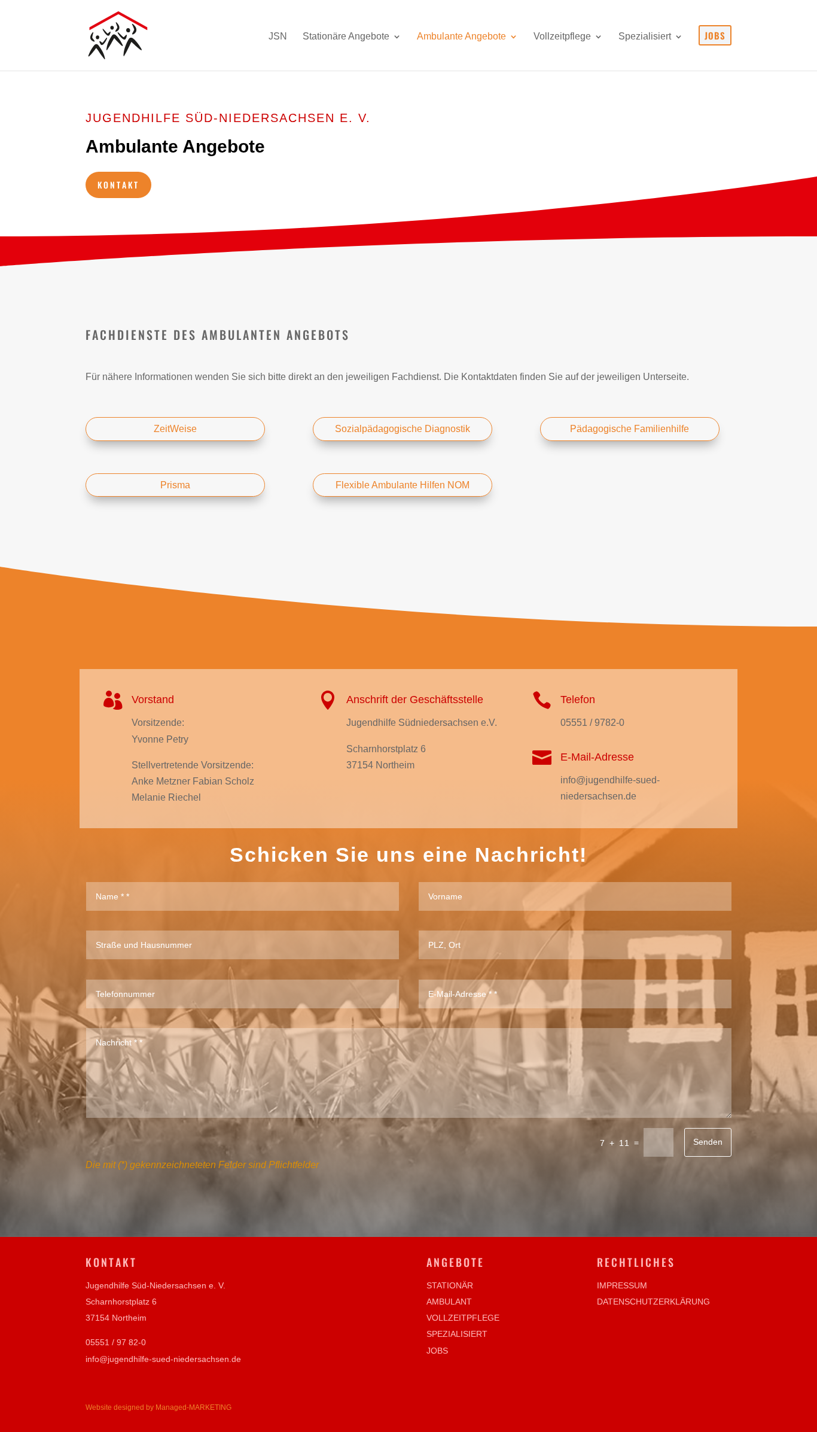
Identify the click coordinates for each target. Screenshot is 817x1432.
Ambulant (449, 1301)
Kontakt (118, 184)
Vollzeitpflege (462, 1317)
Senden (708, 1142)
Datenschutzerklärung (653, 1301)
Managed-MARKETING (193, 1407)
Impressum (622, 1285)
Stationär (449, 1285)
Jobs (437, 1350)
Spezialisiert (456, 1334)
